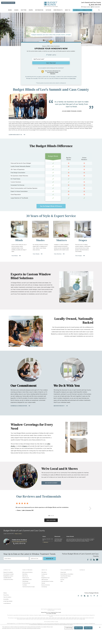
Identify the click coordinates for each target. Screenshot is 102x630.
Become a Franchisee (45, 585)
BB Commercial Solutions (27, 572)
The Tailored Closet (26, 583)
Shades (16, 10)
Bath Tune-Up (25, 575)
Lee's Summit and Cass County (91, 2)
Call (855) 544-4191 (7, 577)
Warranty (43, 583)
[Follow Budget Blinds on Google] (97, 559)
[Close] (99, 627)
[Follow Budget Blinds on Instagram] (91, 559)
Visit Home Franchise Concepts (28, 586)
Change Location (18, 533)
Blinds (10, 10)
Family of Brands (27, 570)
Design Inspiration (64, 577)
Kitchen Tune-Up (25, 577)
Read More (46, 542)
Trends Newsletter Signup (65, 575)
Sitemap (5, 593)
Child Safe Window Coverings (47, 581)
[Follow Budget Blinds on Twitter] (91, 595)
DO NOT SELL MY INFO (7, 601)
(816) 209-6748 (96, 5)
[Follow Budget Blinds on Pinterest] (94, 595)
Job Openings (44, 586)
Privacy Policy (73, 78)
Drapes (31, 10)
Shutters (23, 10)
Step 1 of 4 (52, 55)
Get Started (51, 63)
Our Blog (82, 570)
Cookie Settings (68, 627)
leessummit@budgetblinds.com (19, 541)
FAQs (62, 581)
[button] (85, 7)
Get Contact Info (96, 6)
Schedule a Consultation (82, 10)
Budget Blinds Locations (8, 575)
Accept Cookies (88, 627)
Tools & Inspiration (66, 570)
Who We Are (43, 572)
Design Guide (63, 572)
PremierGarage (25, 581)
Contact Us (6, 570)
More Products (58, 10)
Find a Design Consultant (8, 574)
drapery (24, 446)
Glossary (62, 579)
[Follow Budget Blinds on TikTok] (97, 595)
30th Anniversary (44, 579)
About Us (67, 10)
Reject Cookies (78, 627)
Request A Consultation (8, 572)
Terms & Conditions (7, 597)
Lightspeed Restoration (27, 579)
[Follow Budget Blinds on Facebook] (87, 559)
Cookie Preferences (7, 603)
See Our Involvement (51, 483)
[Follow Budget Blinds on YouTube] (88, 595)
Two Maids (24, 585)
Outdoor (48, 10)
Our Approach (44, 574)
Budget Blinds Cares (45, 577)
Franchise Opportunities (8, 2)
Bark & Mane (24, 574)
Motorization (39, 10)
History (42, 575)
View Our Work (51, 520)
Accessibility (5, 599)
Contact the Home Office (8, 579)
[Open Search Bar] (99, 10)
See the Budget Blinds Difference (51, 206)
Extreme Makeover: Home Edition (67, 574)
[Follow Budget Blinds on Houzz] (94, 559)
